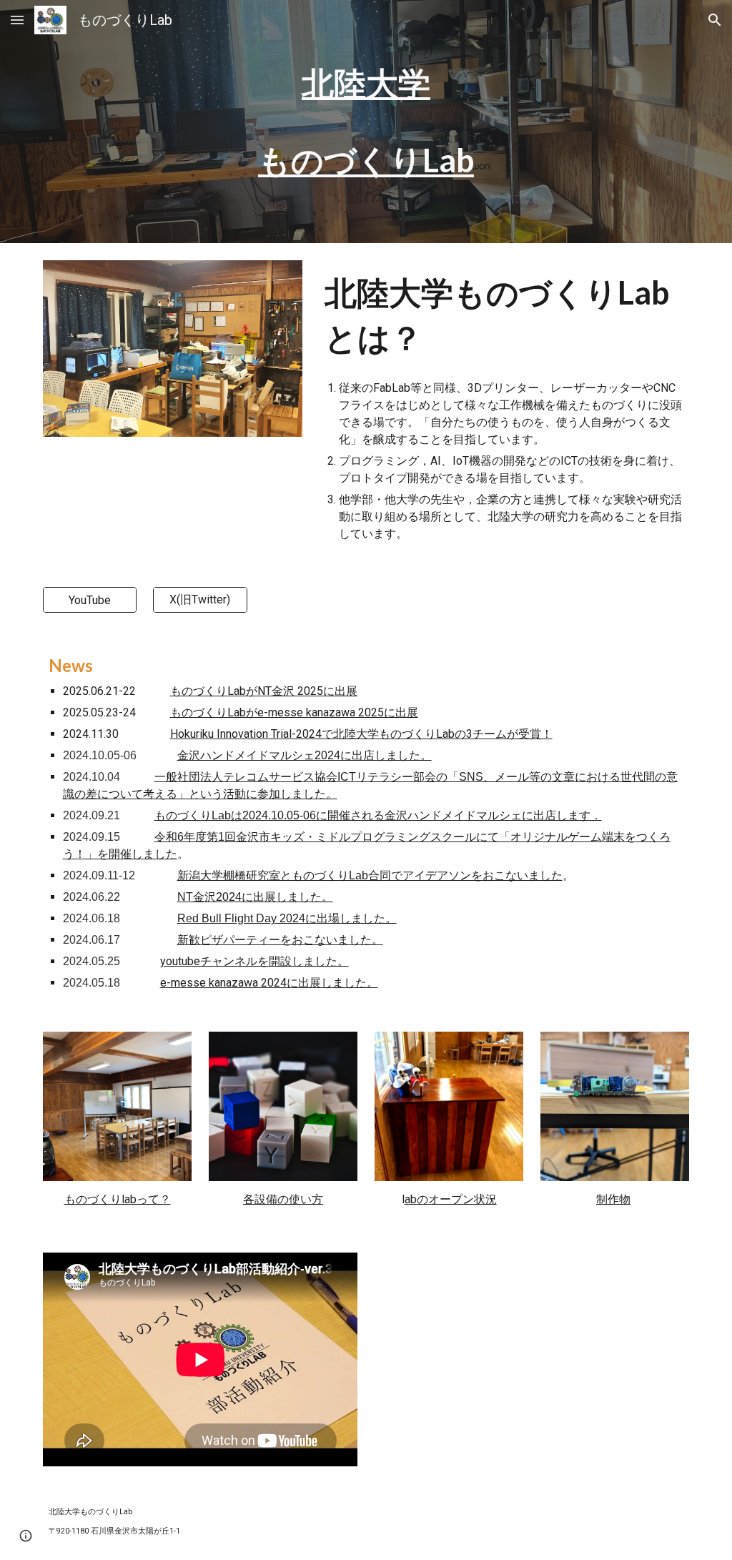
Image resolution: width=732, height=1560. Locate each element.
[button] (17, 19)
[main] (365, 121)
